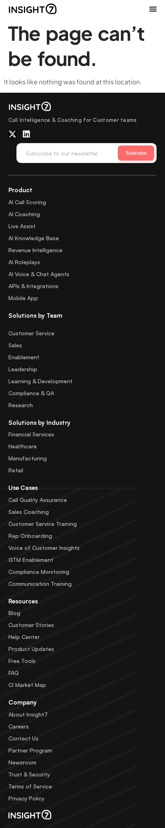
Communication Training (40, 583)
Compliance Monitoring (38, 571)
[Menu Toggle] (153, 9)
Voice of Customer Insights (44, 547)
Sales (15, 345)
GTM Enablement (30, 559)
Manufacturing (27, 458)
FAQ (13, 672)
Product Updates (31, 648)
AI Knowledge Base (33, 238)
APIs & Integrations (33, 286)
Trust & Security (29, 774)
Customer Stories (31, 624)
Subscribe (136, 153)
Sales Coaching (28, 511)
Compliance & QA (31, 393)
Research (20, 405)
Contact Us (23, 738)
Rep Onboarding (30, 535)
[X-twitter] (12, 134)
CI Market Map (27, 684)
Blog (14, 612)
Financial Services (31, 434)
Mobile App (23, 298)
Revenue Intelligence (35, 250)
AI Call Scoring (27, 202)
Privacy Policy (26, 798)
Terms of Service (30, 786)
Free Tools (22, 660)
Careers (18, 726)
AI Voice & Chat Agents (38, 274)
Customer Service (31, 333)
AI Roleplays (24, 262)
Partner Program (30, 750)
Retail (15, 470)
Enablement (23, 357)
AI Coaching (24, 214)
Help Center (24, 636)
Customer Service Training (42, 523)
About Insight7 (28, 714)
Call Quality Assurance (37, 499)
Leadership (22, 369)
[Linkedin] (26, 134)
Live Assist (22, 226)
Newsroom (22, 762)
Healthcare (22, 446)
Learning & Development (40, 381)
